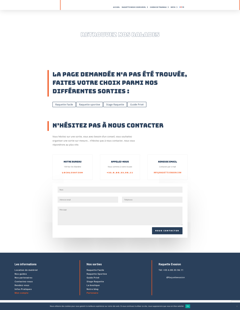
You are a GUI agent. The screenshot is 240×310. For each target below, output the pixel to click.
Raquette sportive (89, 104)
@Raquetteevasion (175, 277)
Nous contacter (167, 231)
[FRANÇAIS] (181, 8)
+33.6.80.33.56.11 (120, 172)
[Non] (237, 306)
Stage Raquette (115, 104)
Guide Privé (137, 104)
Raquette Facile (64, 104)
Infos (173, 7)
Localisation (72, 172)
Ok (188, 306)
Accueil (116, 7)
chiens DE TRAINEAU (158, 7)
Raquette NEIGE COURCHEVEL (134, 7)
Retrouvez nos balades (120, 34)
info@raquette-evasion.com (167, 173)
